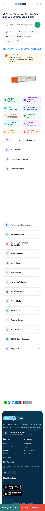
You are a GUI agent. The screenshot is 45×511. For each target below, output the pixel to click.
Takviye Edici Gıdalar (10, 447)
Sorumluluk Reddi (29, 454)
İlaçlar (5, 443)
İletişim (26, 447)
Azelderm (9, 36)
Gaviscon (33, 32)
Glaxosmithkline (32, 125)
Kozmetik (6, 450)
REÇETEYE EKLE (11, 508)
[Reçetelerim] (37, 4)
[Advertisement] (22, 196)
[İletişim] (41, 4)
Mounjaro (22, 32)
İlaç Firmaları (7, 454)
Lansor (19, 36)
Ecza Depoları (7, 457)
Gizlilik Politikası (29, 450)
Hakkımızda (28, 443)
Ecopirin (28, 36)
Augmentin (9, 41)
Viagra (19, 41)
